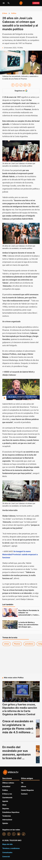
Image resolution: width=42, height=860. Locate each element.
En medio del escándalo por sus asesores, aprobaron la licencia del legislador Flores (16, 754)
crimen (6, 644)
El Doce (4, 13)
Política (13, 13)
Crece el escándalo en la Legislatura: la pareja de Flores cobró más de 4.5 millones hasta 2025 (18, 728)
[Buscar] (8, 3)
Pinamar (17, 644)
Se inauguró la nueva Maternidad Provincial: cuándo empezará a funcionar (20, 554)
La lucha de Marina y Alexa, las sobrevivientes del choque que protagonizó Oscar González (28, 626)
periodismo (29, 644)
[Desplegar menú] (3, 3)
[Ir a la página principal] (21, 3)
